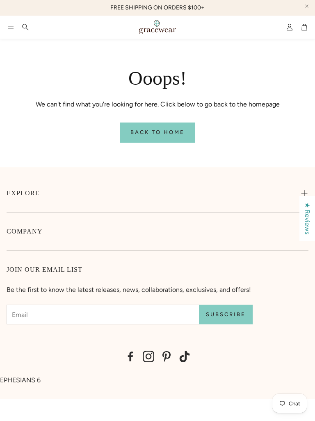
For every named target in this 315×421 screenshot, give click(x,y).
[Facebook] (130, 356)
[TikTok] (184, 356)
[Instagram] (148, 356)
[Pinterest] (166, 356)
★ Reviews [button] (307, 218)
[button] (11, 27)
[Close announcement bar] (307, 6)
